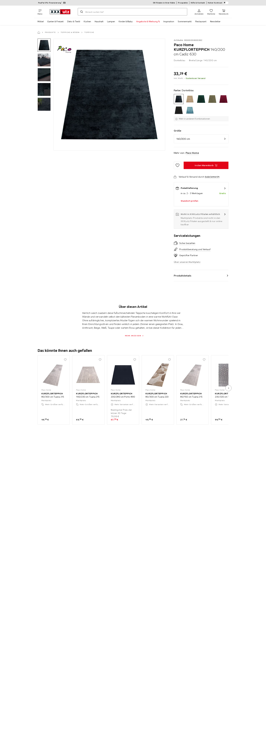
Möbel (41, 21)
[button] (44, 45)
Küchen (87, 21)
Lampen (111, 21)
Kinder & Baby (126, 21)
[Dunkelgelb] (190, 99)
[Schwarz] (179, 110)
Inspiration (168, 21)
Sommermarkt (185, 21)
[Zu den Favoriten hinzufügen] (177, 165)
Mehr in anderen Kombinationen (194, 118)
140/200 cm (183, 138)
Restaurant (200, 21)
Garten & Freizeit (55, 21)
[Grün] (201, 99)
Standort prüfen (189, 200)
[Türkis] (190, 110)
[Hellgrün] (212, 99)
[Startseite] (39, 32)
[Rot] (223, 99)
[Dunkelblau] (179, 99)
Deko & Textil (73, 21)
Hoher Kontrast (215, 3)
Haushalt (99, 21)
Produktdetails (182, 275)
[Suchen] (81, 11)
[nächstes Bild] (228, 388)
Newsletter (215, 21)
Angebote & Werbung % (148, 21)
